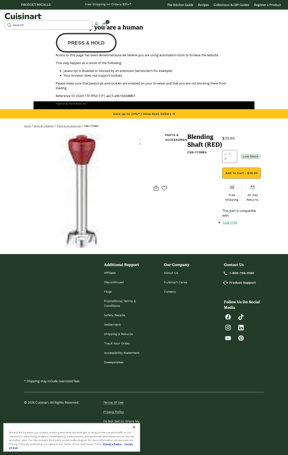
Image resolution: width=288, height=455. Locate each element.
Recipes (203, 5)
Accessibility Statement (121, 353)
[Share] (156, 188)
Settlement (112, 324)
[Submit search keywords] (9, 25)
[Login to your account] (96, 24)
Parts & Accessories (69, 126)
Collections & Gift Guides (231, 5)
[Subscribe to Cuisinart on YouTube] (228, 338)
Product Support (242, 282)
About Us (171, 273)
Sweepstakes (114, 362)
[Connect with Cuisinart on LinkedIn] (241, 327)
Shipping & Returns (118, 334)
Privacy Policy (113, 412)
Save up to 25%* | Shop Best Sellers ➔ (144, 114)
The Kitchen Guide (180, 5)
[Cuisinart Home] (23, 16)
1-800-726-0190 (241, 273)
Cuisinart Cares (175, 282)
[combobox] (48, 25)
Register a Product (267, 5)
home (27, 126)
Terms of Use (113, 402)
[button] (140, 140)
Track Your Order (117, 343)
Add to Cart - (241, 173)
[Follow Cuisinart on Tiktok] (241, 317)
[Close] (134, 427)
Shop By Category (44, 126)
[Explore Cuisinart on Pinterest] (241, 338)
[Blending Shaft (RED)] (81, 190)
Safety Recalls (114, 315)
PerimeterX (75, 103)
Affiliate (110, 273)
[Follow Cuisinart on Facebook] (228, 317)
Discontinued (114, 282)
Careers (170, 291)
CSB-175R (230, 222)
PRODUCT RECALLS (36, 4)
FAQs (108, 291)
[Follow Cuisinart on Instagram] (228, 327)
